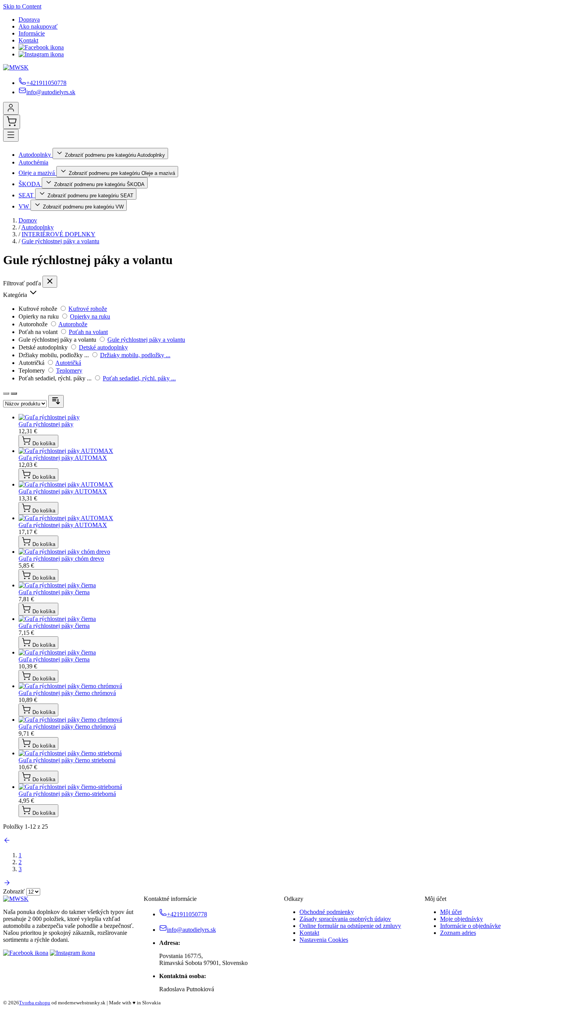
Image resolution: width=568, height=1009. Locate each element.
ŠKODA (30, 184)
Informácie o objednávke (470, 926)
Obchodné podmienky (326, 912)
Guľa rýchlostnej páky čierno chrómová (67, 693)
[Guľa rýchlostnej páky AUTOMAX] (66, 451)
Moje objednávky (461, 919)
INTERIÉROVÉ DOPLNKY (58, 234)
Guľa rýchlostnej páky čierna (54, 592)
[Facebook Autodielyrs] (41, 47)
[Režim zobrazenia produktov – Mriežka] (6, 393)
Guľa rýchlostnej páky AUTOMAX (63, 457)
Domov (28, 220)
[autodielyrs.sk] (16, 898)
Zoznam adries (458, 932)
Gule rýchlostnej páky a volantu (60, 241)
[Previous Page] (7, 842)
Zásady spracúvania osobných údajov (345, 919)
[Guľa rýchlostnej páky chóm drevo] (64, 551)
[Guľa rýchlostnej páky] (49, 417)
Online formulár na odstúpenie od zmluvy (350, 926)
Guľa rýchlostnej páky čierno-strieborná (67, 793)
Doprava (29, 19)
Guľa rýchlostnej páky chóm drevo (61, 558)
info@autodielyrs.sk (50, 92)
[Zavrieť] (50, 282)
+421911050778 (46, 83)
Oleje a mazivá (37, 173)
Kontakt (28, 40)
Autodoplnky (36, 154)
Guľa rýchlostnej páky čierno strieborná (67, 760)
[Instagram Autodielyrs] (41, 54)
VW (25, 206)
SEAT (27, 195)
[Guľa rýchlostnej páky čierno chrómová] (70, 686)
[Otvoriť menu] (11, 135)
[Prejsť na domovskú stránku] (16, 67)
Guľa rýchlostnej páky (46, 424)
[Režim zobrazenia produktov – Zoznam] (14, 393)
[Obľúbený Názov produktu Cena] (25, 403)
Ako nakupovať (38, 26)
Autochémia (33, 162)
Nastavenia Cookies (323, 939)
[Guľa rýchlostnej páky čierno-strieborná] (70, 786)
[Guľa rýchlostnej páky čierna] (57, 585)
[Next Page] (7, 884)
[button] (284, 293)
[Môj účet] (11, 108)
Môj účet (451, 912)
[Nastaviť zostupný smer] (56, 401)
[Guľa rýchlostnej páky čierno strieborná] (70, 753)
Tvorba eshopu (34, 1003)
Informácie (32, 33)
